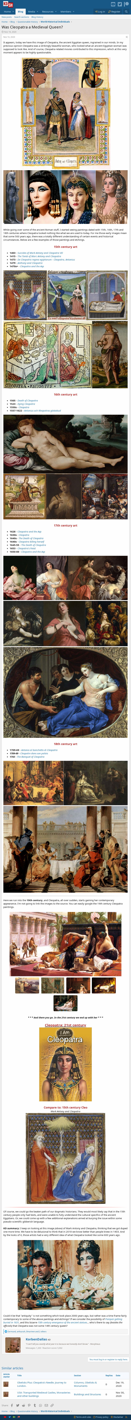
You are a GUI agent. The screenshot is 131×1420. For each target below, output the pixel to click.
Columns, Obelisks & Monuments (85, 1384)
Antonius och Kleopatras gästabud (42, 410)
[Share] (127, 37)
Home (7, 11)
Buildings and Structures (87, 1394)
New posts (7, 17)
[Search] (126, 12)
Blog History (37, 17)
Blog (20, 11)
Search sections (21, 17)
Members (66, 11)
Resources (47, 11)
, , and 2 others (27, 1331)
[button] (13, 12)
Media (31, 11)
